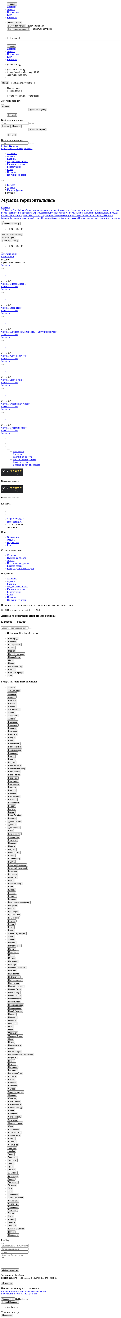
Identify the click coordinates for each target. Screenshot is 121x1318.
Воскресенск (14, 796)
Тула (10, 1166)
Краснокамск (14, 915)
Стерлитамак (14, 1135)
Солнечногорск (15, 1123)
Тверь (10, 1154)
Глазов (11, 812)
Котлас (11, 908)
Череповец (13, 1207)
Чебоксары (13, 1201)
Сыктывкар (13, 1145)
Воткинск (12, 800)
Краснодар (13, 912)
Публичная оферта (22, 456)
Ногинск (11, 1014)
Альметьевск (14, 691)
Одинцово (12, 1023)
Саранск (12, 1095)
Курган (11, 924)
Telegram (23, 148)
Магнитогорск (14, 946)
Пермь (11, 663)
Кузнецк (11, 921)
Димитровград (14, 821)
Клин (10, 887)
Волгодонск (13, 784)
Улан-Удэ (12, 1173)
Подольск (12, 1058)
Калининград (14, 859)
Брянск (11, 759)
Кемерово (12, 877)
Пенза (11, 1042)
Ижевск (11, 846)
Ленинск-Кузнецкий (16, 933)
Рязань (11, 1079)
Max (30, 148)
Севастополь (14, 1101)
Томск (11, 1163)
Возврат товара (20, 462)
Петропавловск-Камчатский (20, 1055)
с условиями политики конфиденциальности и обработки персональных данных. (23, 1292)
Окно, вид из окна (44, 215)
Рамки (10, 169)
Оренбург (12, 1033)
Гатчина (11, 809)
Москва (11, 651)
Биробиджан (13, 744)
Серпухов (12, 1114)
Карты (98, 212)
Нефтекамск (13, 977)
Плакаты (11, 172)
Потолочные (88, 215)
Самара (11, 669)
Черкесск (12, 1210)
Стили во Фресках (50, 218)
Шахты (11, 1219)
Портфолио (13, 12)
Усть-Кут (12, 1185)
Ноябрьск (12, 1017)
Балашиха (12, 725)
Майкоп (11, 949)
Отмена (5, 106)
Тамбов (11, 1151)
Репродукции (14, 167)
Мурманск (12, 961)
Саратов (12, 1098)
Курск (10, 927)
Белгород (12, 731)
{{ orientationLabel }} (10, 224)
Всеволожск (13, 803)
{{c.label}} (12, 115)
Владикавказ (14, 775)
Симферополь (14, 1117)
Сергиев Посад (15, 1107)
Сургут (11, 1138)
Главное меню (14, 23)
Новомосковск (14, 995)
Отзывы (11, 9)
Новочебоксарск (15, 1005)
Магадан (12, 943)
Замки (80, 212)
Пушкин (11, 1064)
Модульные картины (17, 161)
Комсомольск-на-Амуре (18, 902)
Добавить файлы (10, 1270)
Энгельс (12, 1226)
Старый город (33, 218)
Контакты (12, 17)
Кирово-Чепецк (15, 884)
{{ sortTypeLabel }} (10, 241)
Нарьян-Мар (13, 974)
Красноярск (13, 918)
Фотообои (12, 153)
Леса (11, 215)
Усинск (11, 1179)
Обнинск (12, 1020)
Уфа (10, 676)
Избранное (18, 451)
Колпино (12, 899)
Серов (11, 1111)
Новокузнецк (13, 992)
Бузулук (12, 762)
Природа (99, 215)
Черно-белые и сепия (109, 218)
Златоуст (12, 840)
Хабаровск (13, 1194)
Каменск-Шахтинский (17, 868)
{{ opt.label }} (17, 229)
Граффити (27, 212)
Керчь (11, 880)
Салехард (12, 1086)
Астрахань (13, 716)
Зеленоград (13, 837)
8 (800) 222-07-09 (9, 146)
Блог (9, 14)
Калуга (11, 862)
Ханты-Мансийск (15, 1198)
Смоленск (12, 1120)
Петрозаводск (14, 1051)
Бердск (11, 737)
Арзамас (12, 703)
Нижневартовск (15, 980)
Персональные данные (24, 459)
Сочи (10, 1126)
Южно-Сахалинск (16, 1229)
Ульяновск (13, 1176)
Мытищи (12, 964)
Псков (11, 1061)
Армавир (12, 706)
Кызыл (11, 930)
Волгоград (13, 638)
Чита (10, 1216)
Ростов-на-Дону (15, 666)
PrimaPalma (18, 210)
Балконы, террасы (110, 210)
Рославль (12, 1070)
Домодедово (13, 828)
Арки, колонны (79, 210)
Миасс (11, 955)
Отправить (7, 1283)
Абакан (11, 688)
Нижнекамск (13, 983)
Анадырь (12, 694)
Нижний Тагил (14, 989)
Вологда (12, 787)
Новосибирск (14, 657)
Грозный (11, 818)
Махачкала (13, 952)
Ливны (11, 936)
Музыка (25, 215)
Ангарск (11, 697)
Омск (10, 660)
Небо (32, 215)
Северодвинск (14, 1104)
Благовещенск (14, 747)
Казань (11, 648)
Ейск (10, 831)
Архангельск (14, 709)
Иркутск (11, 849)
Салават (12, 1083)
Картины (11, 159)
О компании (13, 537)
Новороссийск (14, 999)
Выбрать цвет (8, 237)
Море (17, 215)
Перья (78, 215)
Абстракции (30, 210)
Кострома (12, 905)
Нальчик (12, 971)
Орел (10, 1030)
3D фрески (7, 210)
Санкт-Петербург (15, 673)
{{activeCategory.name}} (18, 29)
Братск (11, 756)
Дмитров (12, 824)
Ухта (10, 1191)
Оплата (10, 560)
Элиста (11, 1222)
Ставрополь (13, 1129)
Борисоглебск (14, 750)
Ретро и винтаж (18, 218)
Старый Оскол (14, 1132)
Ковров (11, 893)
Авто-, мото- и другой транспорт (54, 210)
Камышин (12, 871)
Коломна (12, 896)
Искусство (89, 212)
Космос (5, 215)
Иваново (12, 843)
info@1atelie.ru (14, 521)
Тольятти (12, 1160)
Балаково (12, 722)
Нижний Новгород (16, 654)
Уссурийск (12, 1182)
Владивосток (14, 772)
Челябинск (13, 1204)
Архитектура (94, 210)
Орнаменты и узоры (64, 215)
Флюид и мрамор (69, 218)
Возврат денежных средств (26, 464)
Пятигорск (12, 1067)
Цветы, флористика (88, 218)
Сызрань (12, 1142)
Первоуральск (14, 1045)
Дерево (36, 212)
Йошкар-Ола (13, 852)
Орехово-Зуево (15, 1036)
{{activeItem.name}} (16, 26)
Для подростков (57, 212)
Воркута (11, 790)
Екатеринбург (14, 645)
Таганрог (12, 1148)
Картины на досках (17, 164)
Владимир (12, 778)
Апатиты (12, 700)
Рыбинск (12, 1076)
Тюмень (11, 1170)
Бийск (11, 740)
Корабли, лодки (110, 212)
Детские (44, 212)
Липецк (11, 939)
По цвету (16, 126)
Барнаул (12, 728)
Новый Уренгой (15, 1011)
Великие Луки (14, 765)
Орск (10, 1039)
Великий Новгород (16, 768)
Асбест (11, 712)
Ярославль (13, 1235)
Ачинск (11, 719)
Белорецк (12, 734)
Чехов (11, 1213)
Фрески (11, 156)
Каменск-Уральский (17, 865)
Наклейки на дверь (16, 175)
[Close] (2, 1243)
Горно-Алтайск (14, 815)
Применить (7, 1315)
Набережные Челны (17, 967)
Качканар (12, 874)
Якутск (11, 1232)
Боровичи (12, 753)
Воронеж (12, 641)
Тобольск (12, 1157)
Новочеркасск (14, 1008)
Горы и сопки (15, 212)
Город (4, 212)
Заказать (5, 265)
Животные (71, 212)
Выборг (11, 806)
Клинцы (11, 890)
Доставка (11, 6)
